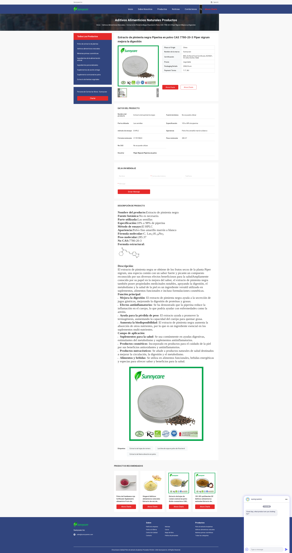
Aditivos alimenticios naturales (113, 25)
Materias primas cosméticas (88, 53)
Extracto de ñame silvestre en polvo (143, 454)
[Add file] (246, 549)
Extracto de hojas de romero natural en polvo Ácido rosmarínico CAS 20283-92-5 (178, 499)
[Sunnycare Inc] (81, 9)
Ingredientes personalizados (87, 65)
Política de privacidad (171, 535)
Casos (167, 529)
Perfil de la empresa (152, 526)
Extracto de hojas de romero (140, 448)
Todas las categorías (202, 535)
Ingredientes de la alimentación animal (88, 59)
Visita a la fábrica (151, 529)
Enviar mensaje (134, 192)
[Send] (286, 549)
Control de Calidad (152, 532)
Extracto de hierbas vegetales (88, 79)
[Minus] (286, 499)
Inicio (98, 25)
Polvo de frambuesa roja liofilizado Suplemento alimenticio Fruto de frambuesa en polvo (125, 499)
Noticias (167, 526)
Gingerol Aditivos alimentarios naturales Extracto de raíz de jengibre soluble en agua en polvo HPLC (152, 499)
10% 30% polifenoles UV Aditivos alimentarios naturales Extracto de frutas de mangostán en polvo (204, 499)
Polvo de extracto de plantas (87, 44)
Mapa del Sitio (169, 532)
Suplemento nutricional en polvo (89, 75)
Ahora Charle (170, 87)
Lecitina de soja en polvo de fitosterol (171, 448)
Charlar (92, 98)
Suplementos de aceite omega (88, 70)
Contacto (149, 535)
